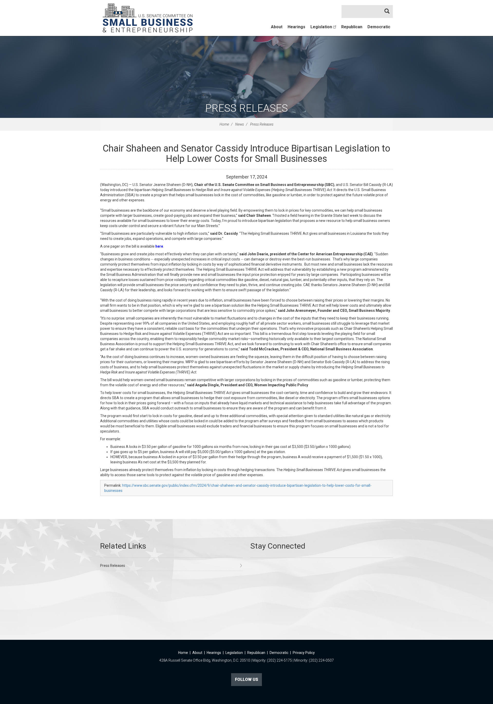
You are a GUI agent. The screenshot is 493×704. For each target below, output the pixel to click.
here (159, 246)
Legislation (321, 26)
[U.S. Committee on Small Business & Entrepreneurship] (147, 18)
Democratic (378, 26)
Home (224, 124)
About (276, 26)
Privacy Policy (304, 653)
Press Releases (246, 108)
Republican (351, 26)
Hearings (296, 26)
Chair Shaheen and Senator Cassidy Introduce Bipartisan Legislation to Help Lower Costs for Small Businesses (246, 153)
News (239, 124)
